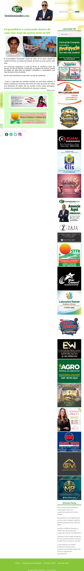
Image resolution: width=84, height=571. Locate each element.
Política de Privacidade (31, 563)
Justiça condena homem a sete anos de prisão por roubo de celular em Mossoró (69, 530)
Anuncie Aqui (63, 563)
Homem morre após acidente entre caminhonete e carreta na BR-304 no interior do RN (69, 538)
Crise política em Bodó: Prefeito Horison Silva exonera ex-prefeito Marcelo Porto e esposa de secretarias (69, 549)
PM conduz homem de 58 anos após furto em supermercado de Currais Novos (67, 510)
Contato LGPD (49, 563)
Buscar (77, 11)
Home (17, 563)
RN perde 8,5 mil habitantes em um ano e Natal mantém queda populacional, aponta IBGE (68, 521)
